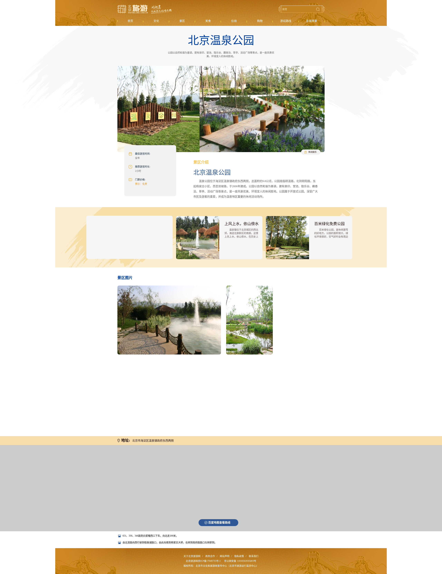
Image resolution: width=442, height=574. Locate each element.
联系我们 (253, 556)
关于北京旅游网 (192, 556)
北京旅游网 (144, 9)
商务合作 (210, 556)
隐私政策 (239, 556)
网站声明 (224, 556)
